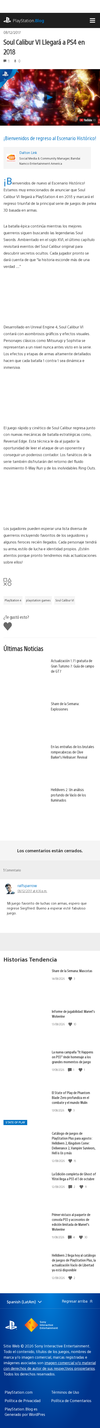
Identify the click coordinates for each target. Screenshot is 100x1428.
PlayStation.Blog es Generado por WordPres (25, 1412)
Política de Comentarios (71, 1400)
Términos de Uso (65, 1392)
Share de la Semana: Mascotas (72, 970)
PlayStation (28, 20)
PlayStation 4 (13, 600)
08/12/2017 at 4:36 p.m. (32, 891)
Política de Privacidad (22, 1400)
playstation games (38, 600)
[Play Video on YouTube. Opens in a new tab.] (88, 120)
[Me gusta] (70, 979)
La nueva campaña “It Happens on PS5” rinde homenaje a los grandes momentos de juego (72, 1057)
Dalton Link (28, 152)
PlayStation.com (19, 1392)
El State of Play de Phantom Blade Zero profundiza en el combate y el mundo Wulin (71, 1097)
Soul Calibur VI (64, 600)
